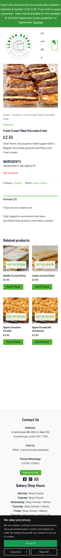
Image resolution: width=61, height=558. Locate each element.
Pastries (16, 114)
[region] (30, 536)
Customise (15, 552)
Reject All (44, 552)
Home (42, 37)
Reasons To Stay (30, 472)
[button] (52, 69)
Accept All (30, 543)
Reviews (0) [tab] (10, 199)
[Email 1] (36, 479)
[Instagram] (31, 479)
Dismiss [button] (38, 22)
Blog (42, 53)
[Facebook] (25, 479)
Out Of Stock (13, 286)
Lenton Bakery (39, 183)
